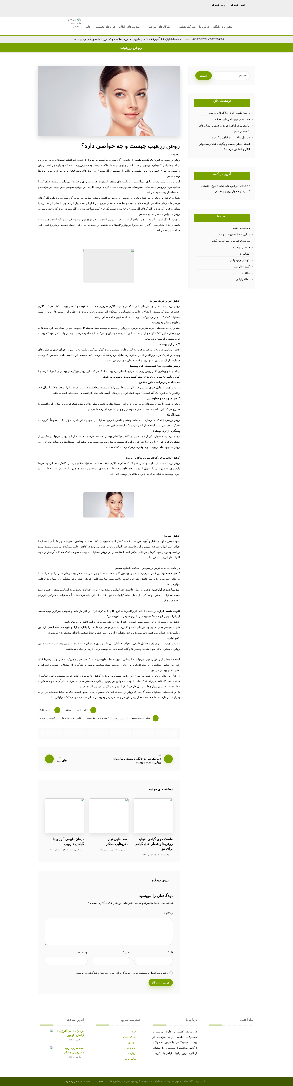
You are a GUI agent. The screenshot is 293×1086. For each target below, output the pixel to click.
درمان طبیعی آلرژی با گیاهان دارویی (229, 112)
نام (170, 952)
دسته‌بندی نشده (241, 227)
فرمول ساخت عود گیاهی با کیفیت (231, 137)
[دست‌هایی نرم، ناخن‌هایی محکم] (46, 1053)
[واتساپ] (143, 5)
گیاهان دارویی (81, 710)
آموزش (132, 1042)
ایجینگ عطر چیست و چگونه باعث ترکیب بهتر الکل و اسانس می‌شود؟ (224, 146)
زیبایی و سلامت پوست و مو (114, 850)
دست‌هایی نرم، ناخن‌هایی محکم (232, 119)
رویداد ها (131, 1047)
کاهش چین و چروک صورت (97, 718)
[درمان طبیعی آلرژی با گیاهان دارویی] (46, 1035)
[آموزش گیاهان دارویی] (74, 25)
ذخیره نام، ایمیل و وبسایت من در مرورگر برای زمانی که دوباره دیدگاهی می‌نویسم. (122, 972)
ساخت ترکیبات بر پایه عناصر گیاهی (230, 240)
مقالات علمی (129, 1037)
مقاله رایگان (243, 279)
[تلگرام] (157, 5)
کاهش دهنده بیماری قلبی (70, 718)
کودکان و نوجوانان (61, 850)
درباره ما (131, 1053)
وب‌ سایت (81, 952)
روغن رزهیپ (119, 718)
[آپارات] (136, 5)
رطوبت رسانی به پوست (140, 718)
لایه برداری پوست (47, 718)
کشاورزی (244, 253)
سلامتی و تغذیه (75, 850)
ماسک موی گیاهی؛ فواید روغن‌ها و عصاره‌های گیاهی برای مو (224, 128)
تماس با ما (130, 1058)
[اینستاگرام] (150, 5)
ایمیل (126, 952)
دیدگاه (168, 913)
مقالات (68, 710)
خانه (134, 1031)
